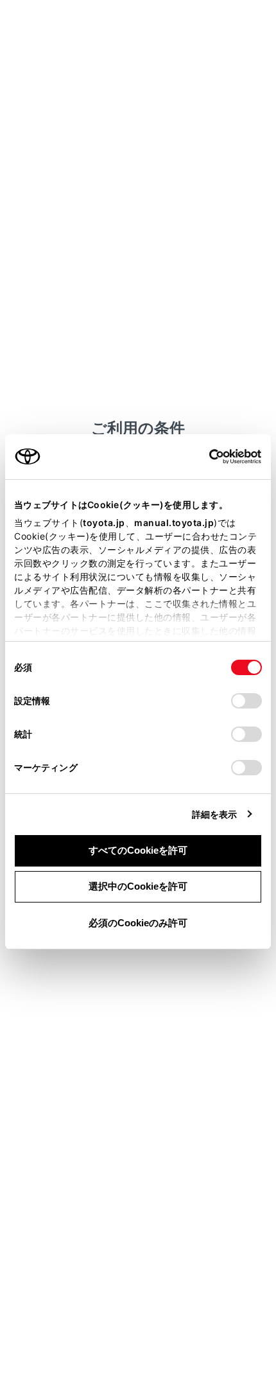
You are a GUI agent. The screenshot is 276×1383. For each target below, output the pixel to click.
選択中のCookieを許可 (138, 886)
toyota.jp (104, 522)
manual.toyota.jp (174, 522)
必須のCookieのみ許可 (138, 922)
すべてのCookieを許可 (138, 850)
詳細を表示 (214, 814)
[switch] (246, 701)
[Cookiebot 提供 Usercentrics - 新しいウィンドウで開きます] (205, 456)
